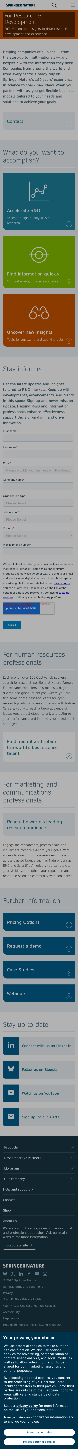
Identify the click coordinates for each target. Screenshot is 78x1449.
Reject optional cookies (39, 1441)
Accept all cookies (39, 1432)
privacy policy (27, 1406)
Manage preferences (18, 1417)
